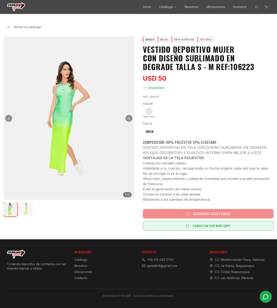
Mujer (164, 39)
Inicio (147, 7)
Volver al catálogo (27, 27)
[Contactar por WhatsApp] (266, 297)
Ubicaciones (215, 7)
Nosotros (191, 7)
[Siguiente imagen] (129, 118)
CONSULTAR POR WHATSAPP (211, 225)
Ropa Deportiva (184, 39)
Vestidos (206, 39)
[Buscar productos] (257, 7)
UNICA (150, 131)
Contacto (240, 7)
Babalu (149, 39)
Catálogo (166, 7)
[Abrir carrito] (266, 7)
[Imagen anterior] (8, 118)
